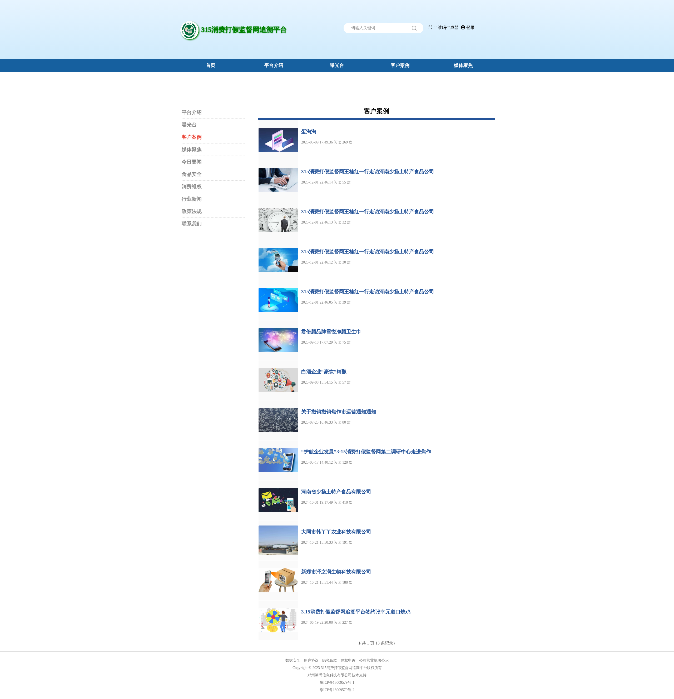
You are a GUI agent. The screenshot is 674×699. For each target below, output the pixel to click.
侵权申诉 (348, 660)
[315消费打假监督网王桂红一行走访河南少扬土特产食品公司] (278, 179)
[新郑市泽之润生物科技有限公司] (278, 580)
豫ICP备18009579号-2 (337, 690)
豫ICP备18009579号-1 (337, 683)
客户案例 (400, 65)
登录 (470, 27)
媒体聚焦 (463, 65)
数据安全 (292, 660)
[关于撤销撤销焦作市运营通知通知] (278, 420)
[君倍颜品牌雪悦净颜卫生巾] (278, 340)
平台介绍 (273, 65)
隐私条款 (329, 660)
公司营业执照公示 (374, 660)
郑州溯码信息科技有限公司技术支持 (337, 675)
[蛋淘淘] (278, 139)
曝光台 (337, 65)
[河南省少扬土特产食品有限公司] (278, 500)
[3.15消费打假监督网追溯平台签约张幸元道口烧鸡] (278, 620)
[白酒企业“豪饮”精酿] (278, 380)
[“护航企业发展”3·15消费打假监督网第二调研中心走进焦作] (278, 460)
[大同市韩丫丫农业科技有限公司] (278, 540)
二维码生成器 (445, 27)
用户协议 (311, 660)
